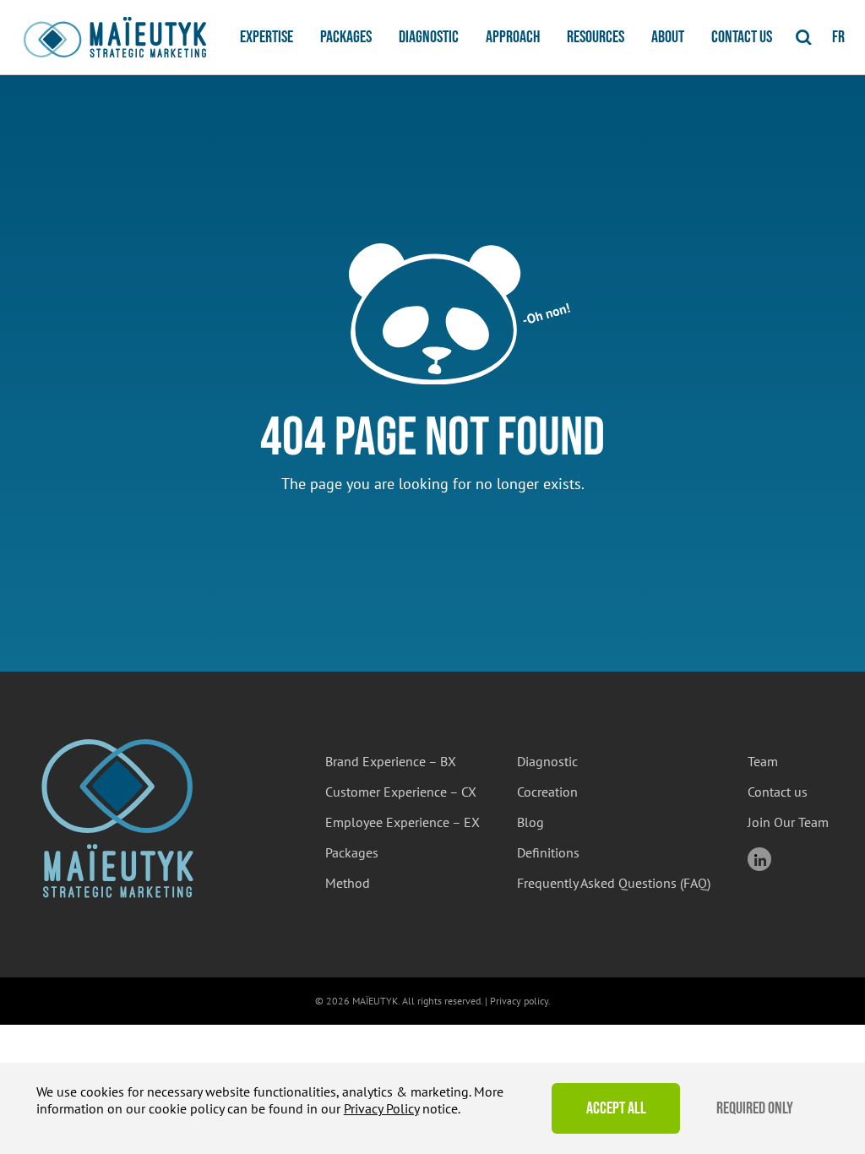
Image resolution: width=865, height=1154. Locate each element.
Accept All (616, 1108)
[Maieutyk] (114, 37)
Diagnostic (429, 37)
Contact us (741, 37)
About (667, 37)
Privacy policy (519, 1000)
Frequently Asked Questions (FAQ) (613, 882)
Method (347, 882)
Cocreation (547, 791)
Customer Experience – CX (400, 791)
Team (763, 761)
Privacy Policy (381, 1108)
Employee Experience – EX (402, 822)
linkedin (759, 859)
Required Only (754, 1108)
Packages (346, 37)
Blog (530, 822)
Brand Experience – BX (390, 761)
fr (838, 37)
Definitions (548, 852)
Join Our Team (788, 822)
